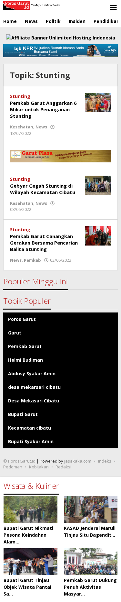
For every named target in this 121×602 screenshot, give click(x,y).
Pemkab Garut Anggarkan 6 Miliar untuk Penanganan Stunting (43, 109)
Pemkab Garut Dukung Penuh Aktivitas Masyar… (90, 587)
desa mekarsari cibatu (34, 387)
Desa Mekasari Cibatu (33, 401)
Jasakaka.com (77, 461)
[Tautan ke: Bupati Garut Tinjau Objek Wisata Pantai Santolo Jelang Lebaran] (30, 561)
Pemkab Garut (25, 346)
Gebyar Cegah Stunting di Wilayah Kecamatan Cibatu (42, 188)
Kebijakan (39, 467)
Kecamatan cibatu (29, 428)
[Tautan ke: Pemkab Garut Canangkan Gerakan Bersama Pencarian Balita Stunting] (98, 235)
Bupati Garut (23, 414)
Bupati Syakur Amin (31, 441)
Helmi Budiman (25, 360)
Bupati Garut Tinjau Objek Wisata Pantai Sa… (27, 587)
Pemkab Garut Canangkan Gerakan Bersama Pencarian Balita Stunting (44, 242)
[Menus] (113, 7)
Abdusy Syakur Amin (31, 373)
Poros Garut (22, 319)
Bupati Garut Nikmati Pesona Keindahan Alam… (28, 535)
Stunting (20, 96)
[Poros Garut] (32, 5)
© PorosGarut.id (19, 461)
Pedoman (12, 467)
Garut (14, 333)
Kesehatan (21, 127)
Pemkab (32, 260)
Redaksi (63, 467)
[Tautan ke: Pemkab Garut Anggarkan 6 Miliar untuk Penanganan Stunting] (98, 102)
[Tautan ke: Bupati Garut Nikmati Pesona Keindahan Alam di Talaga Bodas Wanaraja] (30, 509)
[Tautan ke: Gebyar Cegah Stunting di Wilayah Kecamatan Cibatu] (98, 185)
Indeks (104, 461)
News (41, 127)
